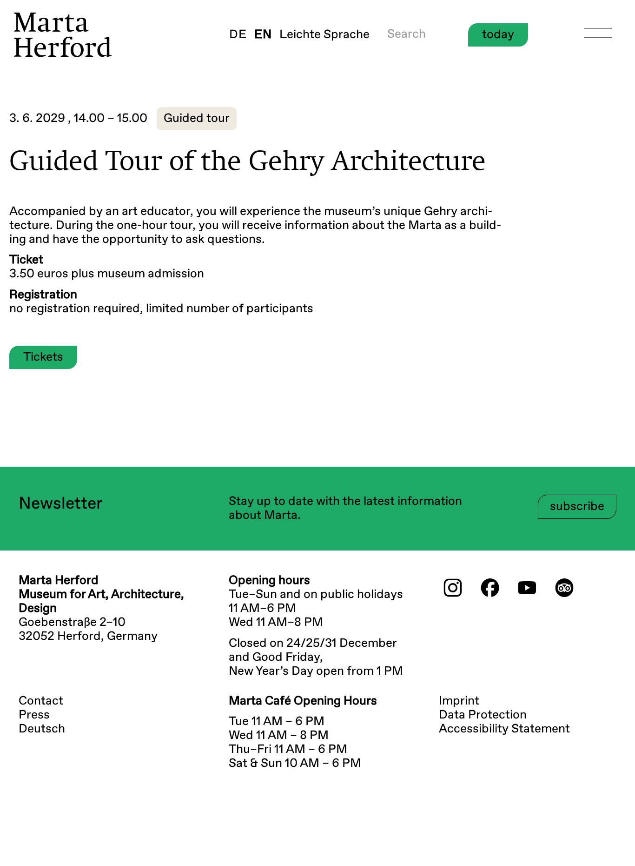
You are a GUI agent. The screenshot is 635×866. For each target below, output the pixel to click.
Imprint (459, 701)
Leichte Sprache (324, 35)
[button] (197, 118)
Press (34, 715)
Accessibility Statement (504, 729)
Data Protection (483, 715)
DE (238, 35)
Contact (41, 701)
